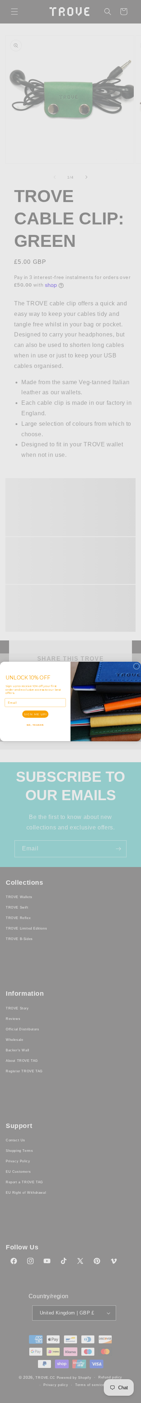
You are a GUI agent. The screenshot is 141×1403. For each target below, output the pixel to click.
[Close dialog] (136, 666)
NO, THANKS (35, 725)
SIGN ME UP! (35, 714)
